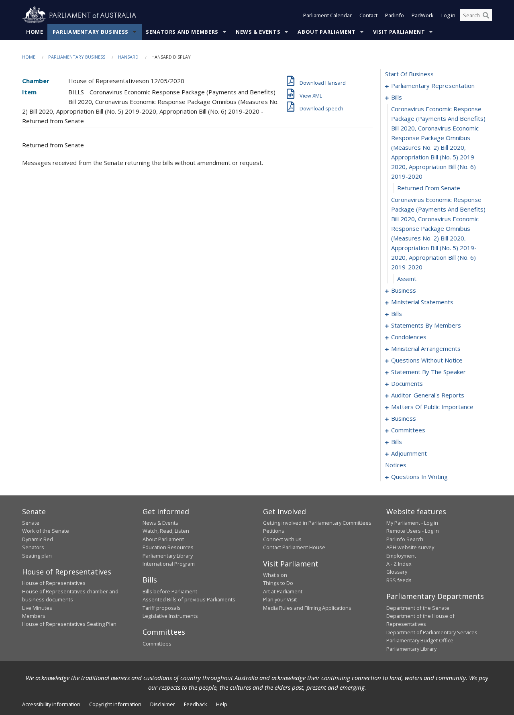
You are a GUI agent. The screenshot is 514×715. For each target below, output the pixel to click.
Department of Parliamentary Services (431, 632)
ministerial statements (422, 302)
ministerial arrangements (426, 348)
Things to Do (278, 583)
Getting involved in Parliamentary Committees (317, 522)
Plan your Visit (280, 599)
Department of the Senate (417, 607)
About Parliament (326, 31)
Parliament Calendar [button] (327, 15)
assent (406, 279)
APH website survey (410, 547)
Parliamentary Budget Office (419, 640)
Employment (401, 555)
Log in (448, 15)
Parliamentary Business (90, 31)
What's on (275, 575)
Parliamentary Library (168, 555)
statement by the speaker (428, 372)
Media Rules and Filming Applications (307, 607)
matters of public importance (432, 407)
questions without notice (427, 360)
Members (33, 615)
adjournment (409, 453)
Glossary (396, 571)
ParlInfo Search (404, 539)
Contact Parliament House (294, 547)
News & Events (258, 31)
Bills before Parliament (170, 591)
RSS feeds (399, 580)
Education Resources (168, 547)
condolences (408, 337)
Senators (33, 547)
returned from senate (428, 188)
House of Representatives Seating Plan (69, 623)
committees (408, 430)
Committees (157, 643)
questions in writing (419, 477)
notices (395, 465)
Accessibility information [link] (51, 704)
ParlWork (423, 15)
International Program (169, 563)
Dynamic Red (37, 539)
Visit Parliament (399, 31)
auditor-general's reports (427, 395)
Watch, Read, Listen (166, 530)
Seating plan (37, 555)
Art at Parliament (282, 591)
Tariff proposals (162, 607)
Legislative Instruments (170, 615)
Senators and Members (182, 31)
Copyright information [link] (115, 704)
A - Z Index (399, 563)
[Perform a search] (486, 15)
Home (34, 31)
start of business (409, 74)
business (403, 290)
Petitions (273, 530)
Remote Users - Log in (412, 530)
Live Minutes (37, 607)
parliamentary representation (433, 85)
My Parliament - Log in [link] (412, 522)
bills (396, 97)
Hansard (128, 57)
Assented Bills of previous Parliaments (189, 599)
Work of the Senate (45, 530)
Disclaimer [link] (162, 704)
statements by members (426, 325)
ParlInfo (394, 15)
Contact (368, 15)
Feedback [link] (195, 704)
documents (407, 383)
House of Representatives (54, 583)
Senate (30, 522)
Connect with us (282, 539)
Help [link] (221, 704)
